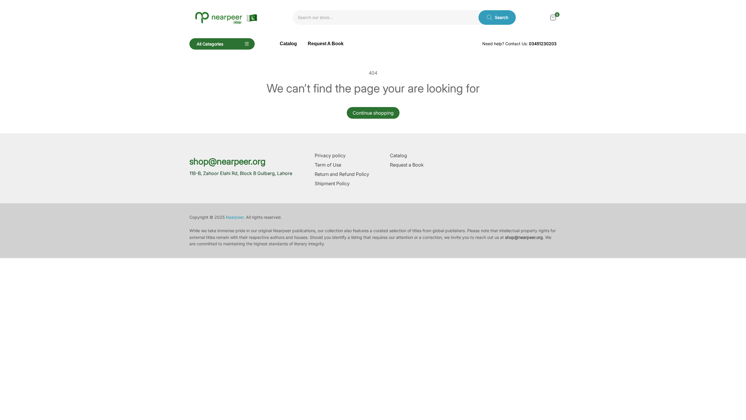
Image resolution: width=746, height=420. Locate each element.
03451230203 (543, 43)
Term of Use (328, 165)
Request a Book (407, 165)
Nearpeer (235, 217)
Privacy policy (330, 155)
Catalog (398, 155)
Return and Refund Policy (342, 174)
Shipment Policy (332, 183)
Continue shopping (373, 113)
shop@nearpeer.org (227, 161)
